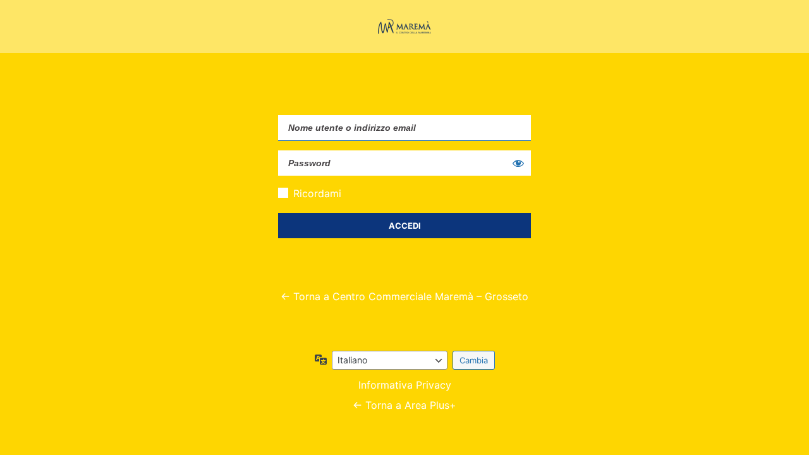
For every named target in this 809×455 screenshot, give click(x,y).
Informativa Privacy (404, 385)
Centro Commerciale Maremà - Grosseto (404, 26)
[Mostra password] (518, 163)
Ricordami (317, 193)
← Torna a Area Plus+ (404, 405)
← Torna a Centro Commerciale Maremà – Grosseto (404, 296)
